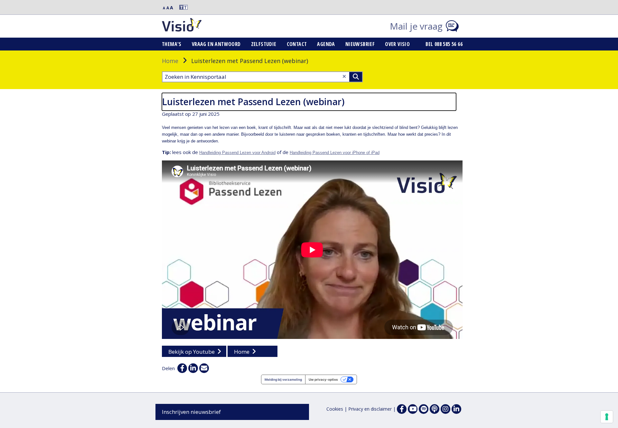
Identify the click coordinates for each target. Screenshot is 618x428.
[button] (180, 7)
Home (170, 61)
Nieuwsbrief (360, 44)
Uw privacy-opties (323, 379)
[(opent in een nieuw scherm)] (412, 409)
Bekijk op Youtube (191, 351)
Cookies (334, 409)
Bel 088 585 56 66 (444, 44)
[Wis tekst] (344, 76)
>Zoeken (355, 77)
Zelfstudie (263, 44)
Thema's (172, 44)
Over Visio (397, 44)
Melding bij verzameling (283, 379)
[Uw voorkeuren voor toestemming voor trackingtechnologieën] (607, 417)
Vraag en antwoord (216, 44)
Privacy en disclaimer (370, 409)
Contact (297, 44)
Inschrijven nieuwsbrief (191, 411)
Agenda (326, 44)
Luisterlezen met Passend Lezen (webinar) (253, 102)
